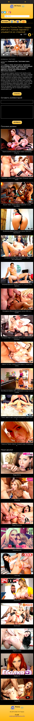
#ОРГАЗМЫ (11, 68)
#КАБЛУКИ (26, 65)
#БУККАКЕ (4, 71)
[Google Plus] (10, 12)
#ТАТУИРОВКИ (6, 66)
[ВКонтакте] (2, 12)
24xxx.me (17, 500)
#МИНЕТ (14, 66)
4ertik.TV (17, 701)
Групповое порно (23, 61)
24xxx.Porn (17, 600)
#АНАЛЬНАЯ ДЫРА (19, 69)
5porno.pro (17, 625)
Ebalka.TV (17, 676)
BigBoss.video (17, 650)
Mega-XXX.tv (17, 475)
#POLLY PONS (8, 65)
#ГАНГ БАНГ (18, 65)
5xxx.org (17, 575)
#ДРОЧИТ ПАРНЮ (6, 69)
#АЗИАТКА (12, 71)
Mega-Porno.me (17, 525)
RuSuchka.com (17, 550)
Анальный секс (13, 61)
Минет (3, 63)
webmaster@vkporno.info (17, 716)
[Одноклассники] (7, 12)
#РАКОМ (20, 66)
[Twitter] (5, 12)
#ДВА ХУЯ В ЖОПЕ (22, 68)
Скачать (17, 93)
